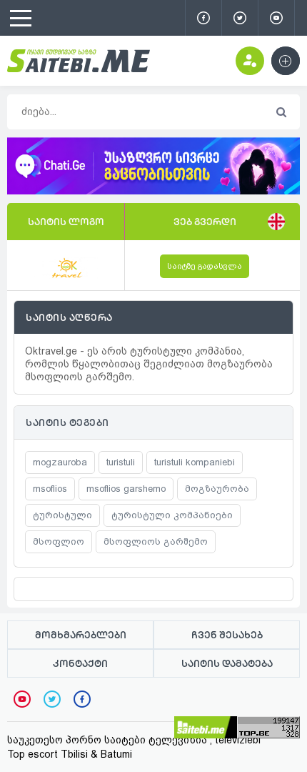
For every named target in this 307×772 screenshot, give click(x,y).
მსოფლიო (58, 541)
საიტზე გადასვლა (204, 266)
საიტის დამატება (227, 663)
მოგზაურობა (217, 488)
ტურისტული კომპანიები (172, 515)
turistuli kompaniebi (194, 462)
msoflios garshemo (126, 488)
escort (43, 754)
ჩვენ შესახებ (227, 634)
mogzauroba (60, 462)
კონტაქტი (80, 663)
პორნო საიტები (106, 740)
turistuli (120, 462)
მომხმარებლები (80, 634)
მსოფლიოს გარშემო (156, 541)
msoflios (50, 488)
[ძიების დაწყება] (281, 112)
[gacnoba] (153, 190)
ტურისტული (62, 515)
